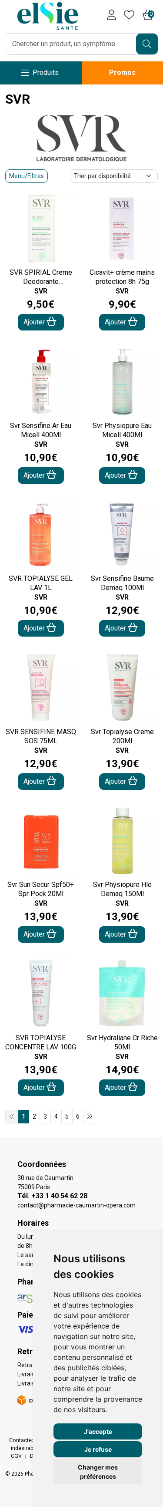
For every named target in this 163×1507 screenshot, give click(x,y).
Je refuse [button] (98, 1449)
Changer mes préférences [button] (98, 1471)
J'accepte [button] (98, 1431)
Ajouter (35, 322)
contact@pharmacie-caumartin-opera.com (76, 1205)
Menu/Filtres (26, 175)
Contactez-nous (29, 1440)
